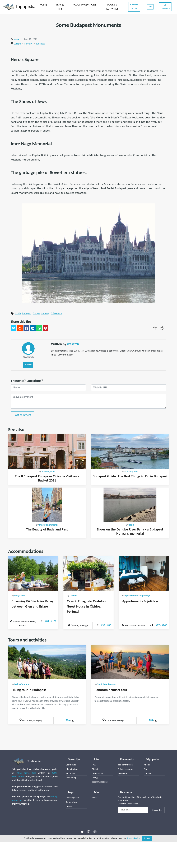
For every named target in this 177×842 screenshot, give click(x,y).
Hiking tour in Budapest (29, 690)
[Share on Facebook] (26, 328)
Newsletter (123, 773)
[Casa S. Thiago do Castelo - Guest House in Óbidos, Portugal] (88, 573)
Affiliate (95, 769)
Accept (147, 838)
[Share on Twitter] (13, 328)
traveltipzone (131, 472)
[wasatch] (28, 348)
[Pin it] (45, 328)
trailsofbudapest (22, 684)
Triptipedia (25, 6)
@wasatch (28, 357)
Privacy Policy (133, 838)
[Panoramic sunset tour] (130, 662)
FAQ (94, 765)
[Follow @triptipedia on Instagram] (88, 832)
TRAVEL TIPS (60, 6)
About (147, 765)
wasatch (18, 39)
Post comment (22, 415)
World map (71, 773)
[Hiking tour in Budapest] (47, 662)
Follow (28, 364)
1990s (18, 313)
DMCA (69, 806)
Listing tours (97, 773)
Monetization (72, 769)
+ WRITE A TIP (134, 6)
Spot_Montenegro (106, 684)
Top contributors (125, 765)
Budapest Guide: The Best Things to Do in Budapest (130, 476)
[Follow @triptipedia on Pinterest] (94, 832)
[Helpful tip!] (162, 327)
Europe (17, 44)
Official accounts (125, 769)
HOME (43, 4)
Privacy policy (72, 798)
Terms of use (71, 802)
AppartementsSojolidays (137, 596)
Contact (147, 773)
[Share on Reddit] (20, 328)
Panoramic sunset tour (111, 690)
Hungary (28, 44)
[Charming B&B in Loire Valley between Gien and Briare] (33, 573)
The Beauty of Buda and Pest (47, 529)
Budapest (40, 44)
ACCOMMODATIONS (84, 4)
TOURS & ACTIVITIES (112, 6)
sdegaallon (19, 596)
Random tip (71, 778)
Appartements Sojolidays (140, 601)
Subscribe (156, 810)
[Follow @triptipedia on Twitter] (82, 832)
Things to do (56, 313)
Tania (131, 525)
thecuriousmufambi (48, 525)
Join (150, 7)
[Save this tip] (155, 327)
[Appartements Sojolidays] (144, 573)
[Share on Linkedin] (33, 328)
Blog (146, 769)
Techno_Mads (48, 472)
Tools (94, 798)
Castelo (73, 596)
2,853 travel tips (26, 773)
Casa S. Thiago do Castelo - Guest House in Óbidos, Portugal (86, 607)
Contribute (71, 765)
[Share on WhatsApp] (39, 328)
